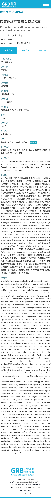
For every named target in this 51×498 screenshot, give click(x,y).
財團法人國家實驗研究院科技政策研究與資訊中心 (28, 482)
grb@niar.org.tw (27, 493)
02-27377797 (36, 487)
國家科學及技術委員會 (28, 479)
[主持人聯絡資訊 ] (22, 43)
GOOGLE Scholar (7, 39)
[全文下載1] (17, 35)
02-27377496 (27, 487)
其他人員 (33, 142)
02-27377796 (18, 487)
